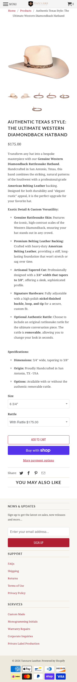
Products (25, 10)
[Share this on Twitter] (20, 473)
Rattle (12, 414)
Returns (13, 578)
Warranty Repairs (19, 629)
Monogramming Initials (23, 621)
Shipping (13, 571)
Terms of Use (16, 585)
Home (12, 10)
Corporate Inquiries (20, 636)
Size (11, 396)
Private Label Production (23, 643)
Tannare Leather (30, 660)
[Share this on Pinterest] (35, 473)
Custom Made (16, 614)
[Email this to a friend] (42, 473)
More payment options (38, 460)
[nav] (10, 4)
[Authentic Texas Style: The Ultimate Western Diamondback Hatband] (38, 56)
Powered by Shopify (53, 660)
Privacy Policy (16, 593)
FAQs (11, 563)
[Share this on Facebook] (28, 473)
